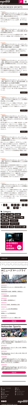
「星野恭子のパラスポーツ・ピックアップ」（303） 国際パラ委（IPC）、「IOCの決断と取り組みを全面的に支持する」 (14, 31)
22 (18, 205)
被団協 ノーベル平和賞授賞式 (8, 313)
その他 (11, 226)
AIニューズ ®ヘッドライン (20, 391)
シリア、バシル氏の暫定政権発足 (9, 308)
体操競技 (11, 217)
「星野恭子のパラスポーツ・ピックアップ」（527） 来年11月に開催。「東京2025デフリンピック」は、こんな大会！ (14, 342)
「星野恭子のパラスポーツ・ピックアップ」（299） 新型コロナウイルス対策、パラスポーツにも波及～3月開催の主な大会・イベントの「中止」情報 (14, 63)
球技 (3, 214)
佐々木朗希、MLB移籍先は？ (8, 300)
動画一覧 (17, 388)
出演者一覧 (18, 389)
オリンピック (5, 223)
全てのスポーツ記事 (20, 226)
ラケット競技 (9, 214)
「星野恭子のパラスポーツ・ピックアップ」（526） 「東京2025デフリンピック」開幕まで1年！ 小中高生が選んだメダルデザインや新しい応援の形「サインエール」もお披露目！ (14, 360)
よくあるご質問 (4, 396)
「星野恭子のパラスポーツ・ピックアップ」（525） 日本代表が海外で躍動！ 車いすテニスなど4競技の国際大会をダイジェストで (14, 368)
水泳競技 (4, 217)
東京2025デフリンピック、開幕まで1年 (11, 317)
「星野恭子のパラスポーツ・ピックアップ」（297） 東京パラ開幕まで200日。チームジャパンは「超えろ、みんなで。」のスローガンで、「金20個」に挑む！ (14, 118)
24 (23, 205)
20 (12, 205)
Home (2, 4)
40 (17, 207)
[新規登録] (14, 241)
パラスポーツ (24, 24)
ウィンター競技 (19, 217)
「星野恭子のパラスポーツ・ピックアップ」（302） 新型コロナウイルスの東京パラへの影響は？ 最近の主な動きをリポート (14, 14)
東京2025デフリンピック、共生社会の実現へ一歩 (13, 287)
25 (26, 205)
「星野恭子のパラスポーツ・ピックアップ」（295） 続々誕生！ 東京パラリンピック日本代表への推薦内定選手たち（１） (14, 138)
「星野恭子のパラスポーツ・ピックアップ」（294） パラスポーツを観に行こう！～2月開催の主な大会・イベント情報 (14, 186)
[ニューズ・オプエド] (5, 1)
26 (8, 207)
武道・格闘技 (5, 220)
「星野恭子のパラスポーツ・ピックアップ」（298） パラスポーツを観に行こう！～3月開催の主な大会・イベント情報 (14, 99)
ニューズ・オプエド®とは (6, 388)
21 (15, 205)
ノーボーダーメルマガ (19, 394)
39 (14, 207)
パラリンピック (14, 223)
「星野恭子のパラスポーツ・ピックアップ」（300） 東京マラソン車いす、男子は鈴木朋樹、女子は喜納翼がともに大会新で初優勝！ (14, 81)
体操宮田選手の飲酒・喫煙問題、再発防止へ (12, 291)
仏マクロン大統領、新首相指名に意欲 (10, 304)
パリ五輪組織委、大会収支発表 (8, 295)
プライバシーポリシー (5, 391)
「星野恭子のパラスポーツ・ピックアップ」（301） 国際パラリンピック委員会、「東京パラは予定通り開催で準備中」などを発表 (14, 45)
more (14, 321)
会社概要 (3, 389)
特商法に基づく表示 (5, 394)
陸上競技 (17, 214)
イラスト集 (4, 226)
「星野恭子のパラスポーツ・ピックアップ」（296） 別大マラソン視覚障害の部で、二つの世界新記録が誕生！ (14, 161)
